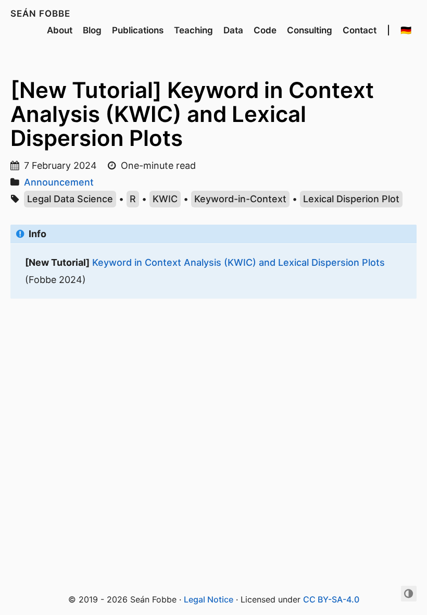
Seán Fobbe (40, 13)
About (59, 30)
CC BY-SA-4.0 (331, 599)
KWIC (165, 198)
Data (233, 30)
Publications (138, 30)
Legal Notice (208, 599)
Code (265, 30)
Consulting (309, 30)
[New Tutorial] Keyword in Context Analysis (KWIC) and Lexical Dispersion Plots (192, 114)
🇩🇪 (405, 30)
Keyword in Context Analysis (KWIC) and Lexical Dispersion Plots (238, 262)
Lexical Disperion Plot (351, 198)
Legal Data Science (70, 198)
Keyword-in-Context (240, 198)
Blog (92, 30)
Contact (359, 30)
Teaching (193, 30)
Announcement (59, 182)
